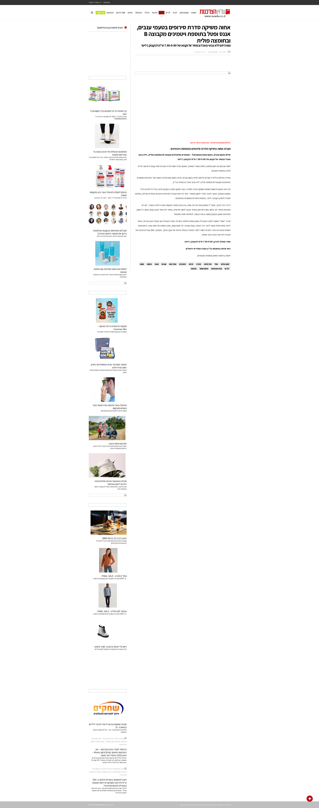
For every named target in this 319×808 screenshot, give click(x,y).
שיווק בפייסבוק (192, 805)
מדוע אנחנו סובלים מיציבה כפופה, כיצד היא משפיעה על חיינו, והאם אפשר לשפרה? (108, 158)
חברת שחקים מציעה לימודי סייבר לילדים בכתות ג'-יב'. (108, 726)
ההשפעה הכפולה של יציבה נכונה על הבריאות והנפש (110, 153)
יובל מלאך (208, 264)
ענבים (164, 264)
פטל (216, 264)
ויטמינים (182, 264)
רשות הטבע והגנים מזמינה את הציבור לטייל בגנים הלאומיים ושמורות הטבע (110, 447)
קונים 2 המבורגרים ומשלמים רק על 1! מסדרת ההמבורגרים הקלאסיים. (111, 542)
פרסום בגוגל (201, 805)
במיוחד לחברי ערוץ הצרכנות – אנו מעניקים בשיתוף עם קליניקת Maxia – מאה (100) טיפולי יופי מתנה (109, 752)
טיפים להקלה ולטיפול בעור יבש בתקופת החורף (108, 194)
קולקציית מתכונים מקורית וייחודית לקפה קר (112, 332)
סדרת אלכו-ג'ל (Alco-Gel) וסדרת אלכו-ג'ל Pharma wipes (111, 117)
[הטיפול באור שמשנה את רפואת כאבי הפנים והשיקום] (107, 389)
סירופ (191, 264)
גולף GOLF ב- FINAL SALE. (114, 576)
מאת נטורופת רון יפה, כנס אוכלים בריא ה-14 (112, 236)
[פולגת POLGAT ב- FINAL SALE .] (107, 595)
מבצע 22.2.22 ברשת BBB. (114, 538)
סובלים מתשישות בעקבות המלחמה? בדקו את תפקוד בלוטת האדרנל (110, 232)
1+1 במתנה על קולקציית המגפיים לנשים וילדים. (111, 649)
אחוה (142, 264)
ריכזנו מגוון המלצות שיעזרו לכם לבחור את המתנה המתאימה (110, 275)
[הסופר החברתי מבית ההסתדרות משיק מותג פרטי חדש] (107, 349)
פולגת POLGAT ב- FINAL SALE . (111, 611)
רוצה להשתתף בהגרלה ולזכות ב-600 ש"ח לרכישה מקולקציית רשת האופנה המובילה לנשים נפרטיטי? (109, 782)
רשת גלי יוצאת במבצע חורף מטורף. (110, 646)
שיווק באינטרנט (211, 805)
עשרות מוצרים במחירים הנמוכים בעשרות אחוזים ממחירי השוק (108, 371)
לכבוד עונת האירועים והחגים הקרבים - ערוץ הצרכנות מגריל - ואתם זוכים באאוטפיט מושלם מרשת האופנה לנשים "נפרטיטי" (109, 790)
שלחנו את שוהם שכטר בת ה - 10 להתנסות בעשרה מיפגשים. (110, 731)
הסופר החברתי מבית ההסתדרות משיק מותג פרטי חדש (109, 366)
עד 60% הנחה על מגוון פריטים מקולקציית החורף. (110, 614)
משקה (149, 264)
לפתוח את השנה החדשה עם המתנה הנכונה (110, 270)
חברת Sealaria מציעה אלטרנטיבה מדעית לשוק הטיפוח (111, 482)
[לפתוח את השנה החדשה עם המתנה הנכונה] (107, 253)
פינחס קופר (203, 268)
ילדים (227, 268)
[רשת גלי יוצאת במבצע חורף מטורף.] (107, 631)
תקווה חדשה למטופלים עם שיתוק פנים (113, 411)
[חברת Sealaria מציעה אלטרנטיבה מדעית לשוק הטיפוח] (107, 465)
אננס (157, 264)
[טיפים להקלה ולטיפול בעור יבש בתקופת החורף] (107, 176)
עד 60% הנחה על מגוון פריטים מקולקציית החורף (110, 578)
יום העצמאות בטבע (118, 443)
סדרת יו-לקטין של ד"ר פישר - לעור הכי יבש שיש (111, 198)
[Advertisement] (185, 64)
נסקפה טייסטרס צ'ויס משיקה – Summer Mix (112, 328)
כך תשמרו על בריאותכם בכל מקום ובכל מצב (108, 112)
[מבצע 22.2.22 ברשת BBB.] (107, 522)
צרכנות (194, 268)
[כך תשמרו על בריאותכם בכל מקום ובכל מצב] (107, 95)
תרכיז (198, 264)
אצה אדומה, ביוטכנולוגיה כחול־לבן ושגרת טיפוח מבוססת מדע (110, 487)
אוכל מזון (172, 264)
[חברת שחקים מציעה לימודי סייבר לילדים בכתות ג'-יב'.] (107, 708)
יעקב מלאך (225, 264)
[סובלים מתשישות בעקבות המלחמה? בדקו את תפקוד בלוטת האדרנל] (107, 215)
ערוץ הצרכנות (216, 268)
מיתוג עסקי (183, 805)
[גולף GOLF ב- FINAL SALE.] (107, 560)
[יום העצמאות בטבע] (107, 428)
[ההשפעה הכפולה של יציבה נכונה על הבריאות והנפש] (107, 136)
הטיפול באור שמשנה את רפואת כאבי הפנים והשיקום (110, 407)
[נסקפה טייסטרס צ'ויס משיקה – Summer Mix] (107, 310)
